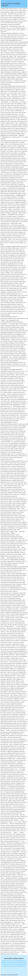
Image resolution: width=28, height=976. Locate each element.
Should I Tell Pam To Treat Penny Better (12, 960)
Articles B (23, 966)
